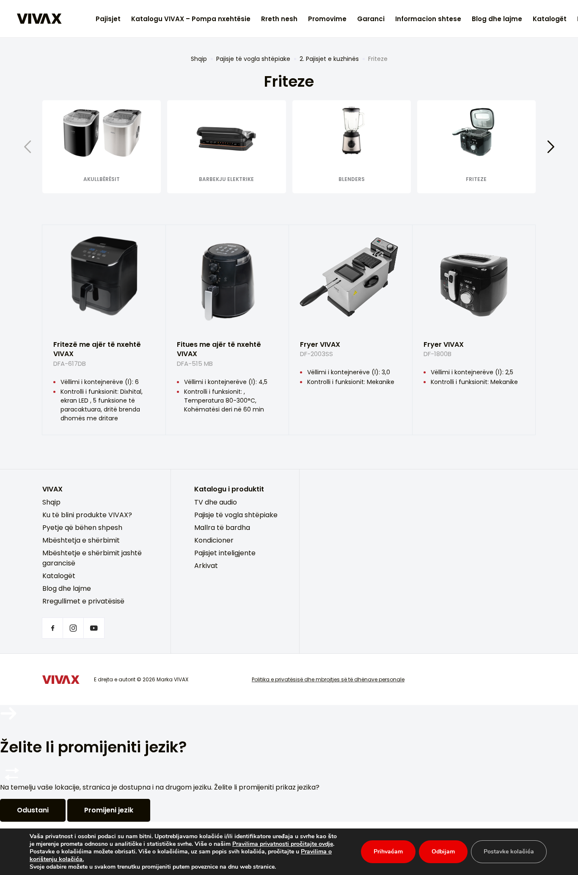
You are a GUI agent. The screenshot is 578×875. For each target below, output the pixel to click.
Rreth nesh (279, 18)
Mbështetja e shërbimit (81, 540)
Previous (27, 147)
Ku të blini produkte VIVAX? (87, 515)
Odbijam (443, 852)
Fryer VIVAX (320, 349)
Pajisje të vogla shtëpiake (253, 59)
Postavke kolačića (509, 852)
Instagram (73, 628)
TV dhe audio (215, 502)
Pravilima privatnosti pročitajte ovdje (282, 844)
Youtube (94, 628)
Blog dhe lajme (497, 18)
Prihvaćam (388, 852)
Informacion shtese (428, 18)
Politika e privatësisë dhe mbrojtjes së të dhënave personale (328, 679)
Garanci (371, 18)
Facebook (52, 628)
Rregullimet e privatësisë (83, 601)
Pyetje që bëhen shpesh (82, 527)
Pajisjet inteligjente (225, 553)
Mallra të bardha (222, 527)
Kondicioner (214, 540)
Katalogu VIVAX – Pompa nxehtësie (190, 18)
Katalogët (550, 18)
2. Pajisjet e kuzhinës (329, 59)
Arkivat (206, 566)
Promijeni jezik (108, 810)
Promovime (327, 18)
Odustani (33, 810)
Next (550, 147)
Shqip (199, 59)
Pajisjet (108, 18)
